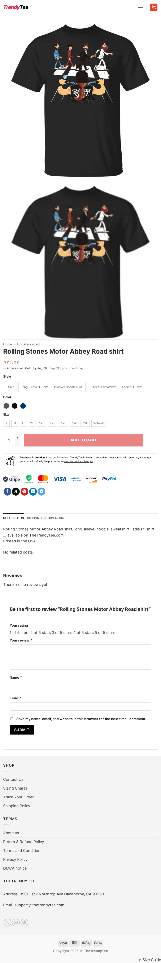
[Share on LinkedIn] (33, 492)
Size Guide (152, 960)
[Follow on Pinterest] (24, 922)
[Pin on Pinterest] (24, 492)
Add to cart (83, 440)
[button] (140, 7)
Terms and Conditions (22, 850)
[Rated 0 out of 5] (11, 362)
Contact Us (13, 779)
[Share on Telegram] (41, 492)
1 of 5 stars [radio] (19, 632)
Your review (21, 640)
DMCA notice (15, 868)
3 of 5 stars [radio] (62, 632)
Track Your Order (18, 797)
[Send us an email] (16, 922)
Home (7, 344)
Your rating (19, 625)
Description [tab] (13, 518)
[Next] (149, 103)
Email (15, 698)
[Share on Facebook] (7, 492)
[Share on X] (16, 492)
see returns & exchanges (78, 461)
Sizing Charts (15, 788)
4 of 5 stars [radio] (83, 632)
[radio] (10, 387)
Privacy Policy (15, 859)
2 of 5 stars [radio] (40, 632)
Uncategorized (28, 344)
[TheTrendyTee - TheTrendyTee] (15, 7)
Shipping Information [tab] (46, 518)
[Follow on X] (7, 922)
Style (7, 376)
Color (7, 397)
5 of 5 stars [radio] (105, 632)
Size (6, 414)
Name (16, 677)
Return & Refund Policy (23, 842)
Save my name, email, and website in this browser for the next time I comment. (81, 719)
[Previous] (11, 103)
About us (11, 833)
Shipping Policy (16, 806)
